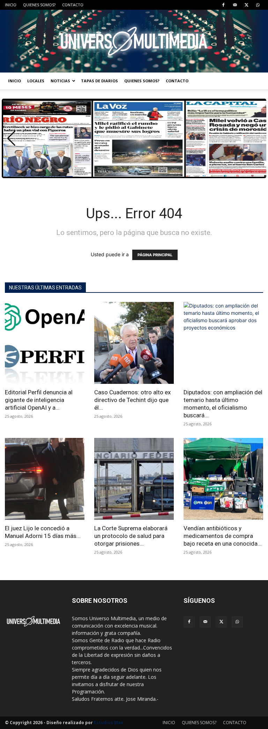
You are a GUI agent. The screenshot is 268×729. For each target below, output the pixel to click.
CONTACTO (72, 4)
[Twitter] (246, 5)
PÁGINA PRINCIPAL (154, 254)
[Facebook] (223, 5)
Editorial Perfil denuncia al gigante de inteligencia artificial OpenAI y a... (39, 400)
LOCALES (35, 80)
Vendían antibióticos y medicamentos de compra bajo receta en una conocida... (223, 536)
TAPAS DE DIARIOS (99, 80)
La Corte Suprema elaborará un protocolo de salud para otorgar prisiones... (131, 536)
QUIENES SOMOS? (39, 4)
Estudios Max (108, 723)
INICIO (10, 4)
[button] (11, 138)
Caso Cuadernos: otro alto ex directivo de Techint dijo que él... (132, 400)
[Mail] (235, 5)
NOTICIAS (60, 80)
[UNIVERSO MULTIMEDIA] (134, 41)
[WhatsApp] (258, 5)
